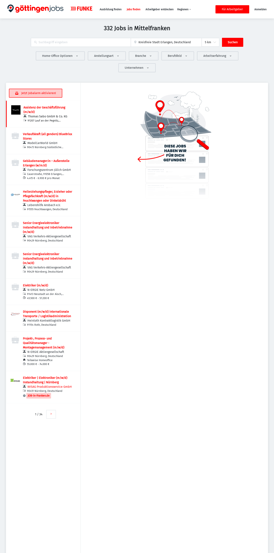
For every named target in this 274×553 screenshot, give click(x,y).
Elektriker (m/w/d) (35, 285)
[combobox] (81, 42)
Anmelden (260, 9)
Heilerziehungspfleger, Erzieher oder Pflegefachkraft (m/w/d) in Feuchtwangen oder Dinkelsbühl (47, 196)
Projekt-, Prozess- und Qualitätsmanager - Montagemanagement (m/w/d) (43, 343)
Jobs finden (133, 9)
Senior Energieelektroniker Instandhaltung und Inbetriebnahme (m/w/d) (47, 227)
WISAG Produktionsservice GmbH (49, 386)
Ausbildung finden (111, 9)
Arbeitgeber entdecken (160, 9)
